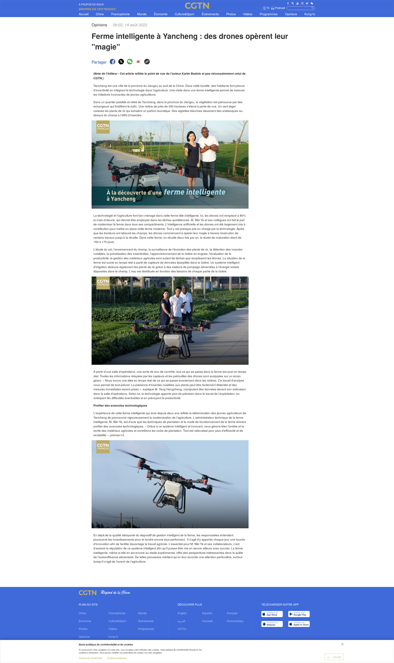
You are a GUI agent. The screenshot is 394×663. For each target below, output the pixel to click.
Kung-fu (309, 14)
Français (232, 613)
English (182, 613)
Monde (142, 14)
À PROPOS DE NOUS (91, 4)
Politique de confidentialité (90, 657)
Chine (100, 14)
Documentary (235, 621)
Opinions (291, 14)
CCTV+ (182, 629)
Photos (231, 14)
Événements (210, 14)
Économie (160, 14)
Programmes (268, 14)
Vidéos (247, 14)
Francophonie (120, 14)
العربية (181, 621)
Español (207, 613)
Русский (207, 621)
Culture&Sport (184, 14)
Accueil (83, 14)
